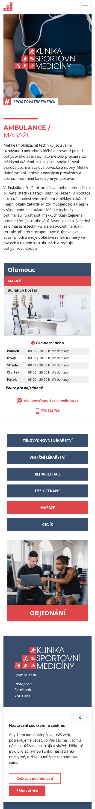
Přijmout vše (27, 790)
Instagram (24, 683)
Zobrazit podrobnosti (35, 778)
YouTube (22, 696)
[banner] (7, 7)
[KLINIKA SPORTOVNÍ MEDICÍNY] (47, 659)
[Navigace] (85, 7)
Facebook (23, 689)
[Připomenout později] (80, 718)
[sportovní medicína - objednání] (47, 572)
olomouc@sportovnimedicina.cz (51, 400)
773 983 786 (50, 410)
